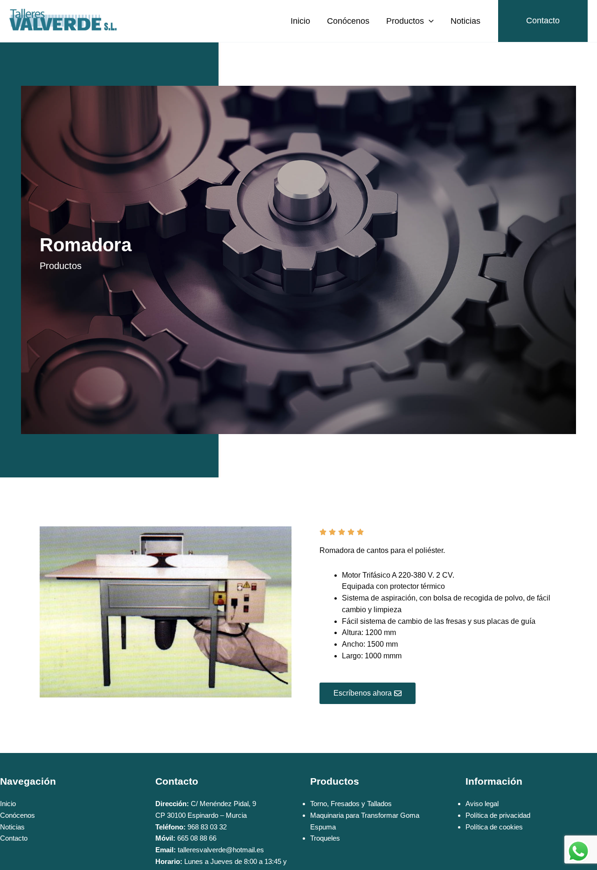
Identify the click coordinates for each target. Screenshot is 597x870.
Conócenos (348, 21)
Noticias (465, 21)
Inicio (300, 21)
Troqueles (325, 838)
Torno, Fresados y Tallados (351, 804)
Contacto (14, 838)
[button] (429, 21)
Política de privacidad (497, 815)
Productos (405, 21)
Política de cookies (494, 827)
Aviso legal (482, 804)
